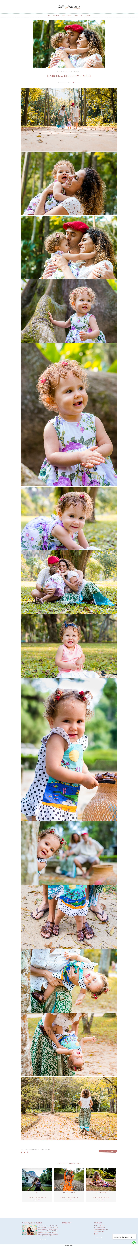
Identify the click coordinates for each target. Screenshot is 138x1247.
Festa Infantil (56, 15)
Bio (81, 15)
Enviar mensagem (100, 1227)
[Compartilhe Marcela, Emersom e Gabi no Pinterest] (27, 1152)
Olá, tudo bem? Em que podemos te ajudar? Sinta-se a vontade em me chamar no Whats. (123, 1236)
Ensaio (63, 15)
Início (49, 15)
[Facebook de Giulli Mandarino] (94, 1234)
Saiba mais (43, 1239)
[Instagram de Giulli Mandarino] (96, 1234)
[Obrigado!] (64, 147)
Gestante (76, 15)
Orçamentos (87, 15)
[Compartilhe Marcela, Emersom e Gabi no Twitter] (24, 1152)
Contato (99, 1237)
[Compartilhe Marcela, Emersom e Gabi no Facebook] (21, 1152)
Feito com (69, 1245)
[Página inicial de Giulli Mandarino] (69, 7)
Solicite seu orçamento (107, 1151)
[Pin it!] (73, 147)
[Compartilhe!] (69, 147)
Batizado (69, 15)
